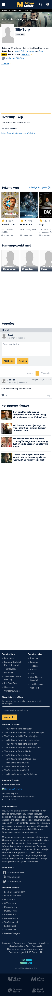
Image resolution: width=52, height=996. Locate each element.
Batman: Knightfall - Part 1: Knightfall (13, 663)
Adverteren (44, 943)
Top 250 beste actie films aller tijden (20, 744)
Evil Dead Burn (10, 683)
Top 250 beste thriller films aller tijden (21, 736)
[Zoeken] (40, 4)
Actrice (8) (20, 34)
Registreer (6, 943)
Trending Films (8, 654)
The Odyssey (10, 669)
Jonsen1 (11, 379)
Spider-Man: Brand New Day (12, 678)
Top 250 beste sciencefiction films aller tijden (24, 732)
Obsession (9, 687)
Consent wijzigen (17, 952)
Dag (41, 51)
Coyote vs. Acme (12, 691)
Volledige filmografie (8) (40, 187)
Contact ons (19, 943)
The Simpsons (36, 684)
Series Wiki (37, 946)
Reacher (34, 658)
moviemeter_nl (14, 881)
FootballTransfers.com (14, 892)
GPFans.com (10, 903)
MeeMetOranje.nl (12, 933)
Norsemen (31, 51)
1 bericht (6, 330)
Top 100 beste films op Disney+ (18, 755)
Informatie (7, 19)
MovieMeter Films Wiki (19, 946)
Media (34, 19)
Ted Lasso (35, 666)
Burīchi (33, 670)
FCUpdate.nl (9, 899)
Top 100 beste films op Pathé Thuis (20, 759)
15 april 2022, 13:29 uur (41, 380)
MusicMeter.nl (10, 911)
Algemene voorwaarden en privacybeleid (25, 949)
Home (4, 10)
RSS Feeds (32, 952)
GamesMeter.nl (11, 918)
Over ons (32, 943)
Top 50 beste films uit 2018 (16, 766)
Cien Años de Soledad (36, 678)
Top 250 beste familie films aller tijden (21, 740)
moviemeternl (13, 877)
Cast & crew (16, 10)
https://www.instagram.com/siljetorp (18, 133)
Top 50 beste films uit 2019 (16, 770)
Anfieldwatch (10, 929)
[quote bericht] (48, 395)
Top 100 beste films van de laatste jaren (22, 747)
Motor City (9, 658)
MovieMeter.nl (10, 907)
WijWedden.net (11, 922)
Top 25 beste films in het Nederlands (20, 774)
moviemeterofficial (15, 872)
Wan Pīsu (34, 688)
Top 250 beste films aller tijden (18, 729)
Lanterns (34, 662)
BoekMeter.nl (10, 914)
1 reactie (5, 63)
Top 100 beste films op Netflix (17, 751)
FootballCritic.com (12, 896)
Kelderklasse (10, 926)
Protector (8, 673)
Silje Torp (26, 54)
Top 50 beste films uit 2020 (16, 763)
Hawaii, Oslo (19, 51)
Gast (10, 335)
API (41, 952)
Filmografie (22, 19)
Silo (32, 673)
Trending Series (35, 654)
